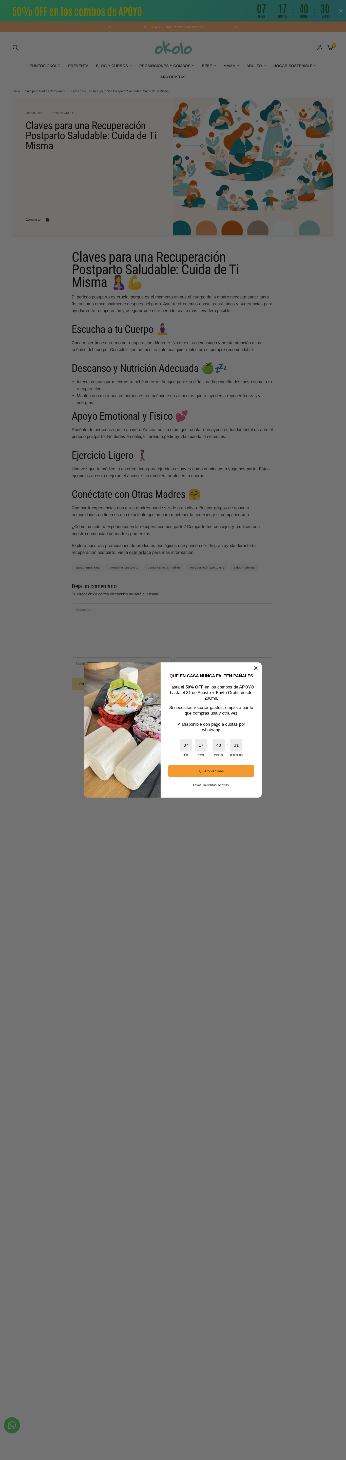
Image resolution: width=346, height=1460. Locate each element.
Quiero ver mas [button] (211, 771)
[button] (256, 668)
